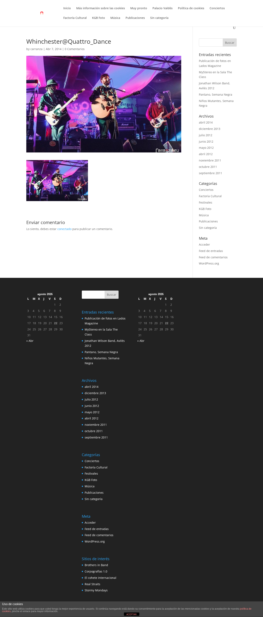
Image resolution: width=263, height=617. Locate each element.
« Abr (29, 341)
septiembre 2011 (210, 173)
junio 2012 (206, 141)
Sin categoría (159, 18)
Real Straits (92, 584)
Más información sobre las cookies (100, 8)
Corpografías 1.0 (96, 571)
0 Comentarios (75, 49)
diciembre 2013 (209, 129)
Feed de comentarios (213, 257)
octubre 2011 (208, 167)
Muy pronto (138, 8)
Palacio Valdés (162, 8)
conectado (64, 229)
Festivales (205, 202)
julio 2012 (205, 135)
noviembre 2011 (210, 160)
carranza (36, 49)
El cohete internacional (100, 578)
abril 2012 (206, 154)
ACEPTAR (131, 614)
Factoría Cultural (75, 18)
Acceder (204, 244)
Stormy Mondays (96, 590)
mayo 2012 (206, 148)
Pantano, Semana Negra (215, 94)
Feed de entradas (211, 251)
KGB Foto (98, 18)
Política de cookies (191, 8)
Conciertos (217, 8)
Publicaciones (135, 18)
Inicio (67, 8)
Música (115, 18)
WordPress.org (209, 263)
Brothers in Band (96, 565)
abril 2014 (206, 122)
